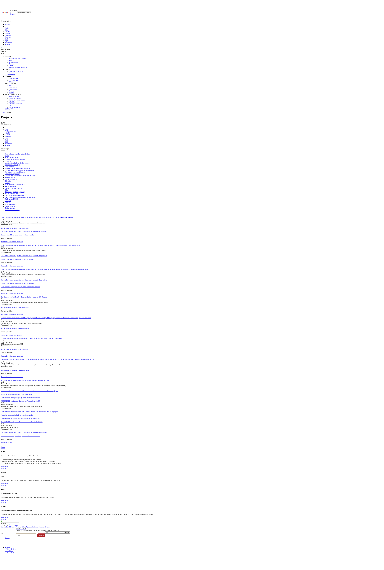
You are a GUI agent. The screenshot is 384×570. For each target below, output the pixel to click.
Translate (15, 525)
